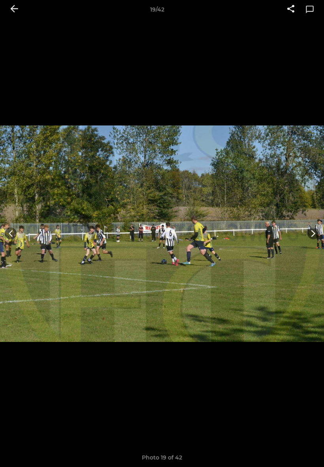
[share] (291, 9)
